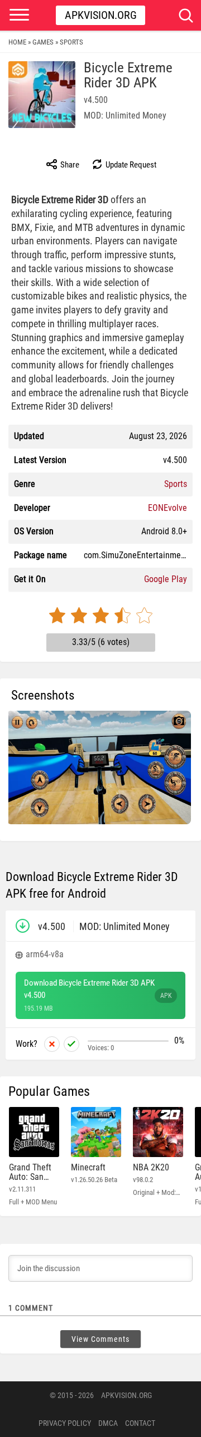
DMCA (108, 1423)
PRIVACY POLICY (65, 1423)
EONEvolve (167, 508)
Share (69, 165)
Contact (140, 1423)
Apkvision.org (101, 15)
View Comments (100, 1339)
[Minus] (52, 1044)
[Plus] (71, 1044)
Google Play (165, 579)
